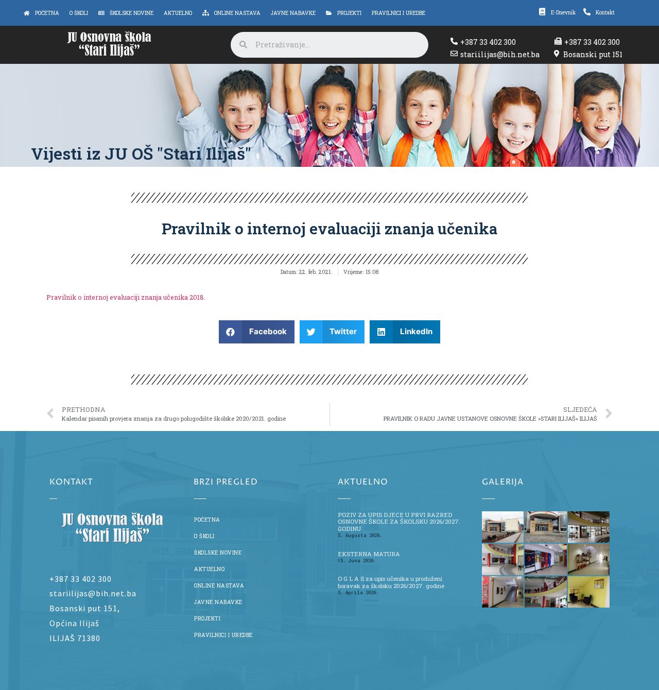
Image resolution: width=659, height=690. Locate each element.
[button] (256, 331)
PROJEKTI (207, 618)
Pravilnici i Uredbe (223, 635)
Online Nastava (219, 585)
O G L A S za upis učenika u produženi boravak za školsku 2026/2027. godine (391, 582)
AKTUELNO (209, 569)
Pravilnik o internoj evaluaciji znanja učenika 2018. (125, 297)
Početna (207, 519)
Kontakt (605, 12)
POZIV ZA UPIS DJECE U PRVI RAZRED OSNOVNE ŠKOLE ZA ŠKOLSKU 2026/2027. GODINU (399, 522)
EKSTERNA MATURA (369, 554)
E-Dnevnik (563, 12)
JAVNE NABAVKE (218, 602)
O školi (204, 536)
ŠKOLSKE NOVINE (217, 552)
